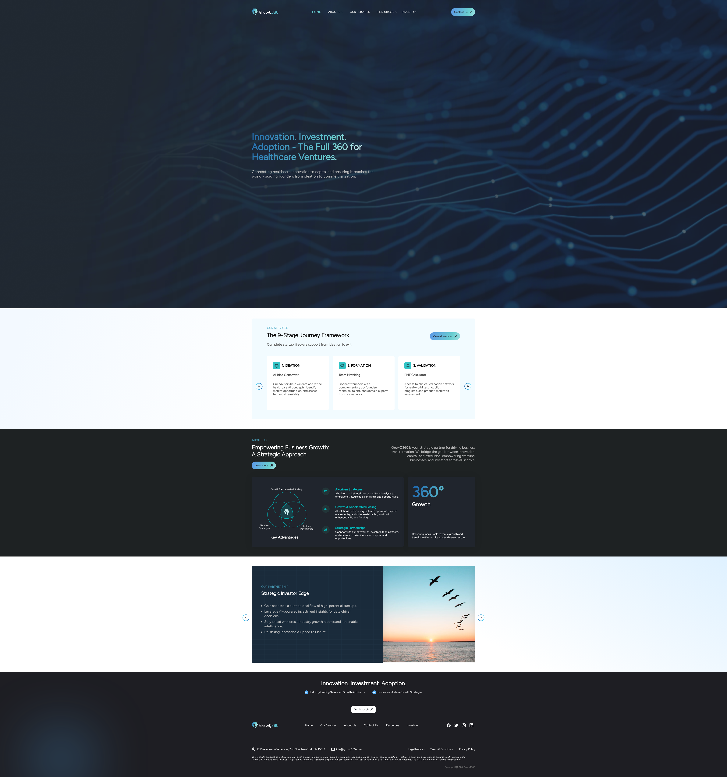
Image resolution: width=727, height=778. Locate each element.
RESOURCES (386, 12)
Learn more (261, 465)
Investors (412, 725)
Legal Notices (416, 749)
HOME (316, 12)
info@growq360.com (349, 749)
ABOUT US (335, 12)
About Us (350, 725)
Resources (392, 725)
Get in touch (361, 709)
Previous (259, 386)
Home (309, 725)
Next (467, 386)
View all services (442, 336)
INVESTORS (409, 12)
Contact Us (461, 12)
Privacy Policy (467, 749)
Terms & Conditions (441, 749)
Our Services (328, 725)
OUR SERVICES (360, 12)
